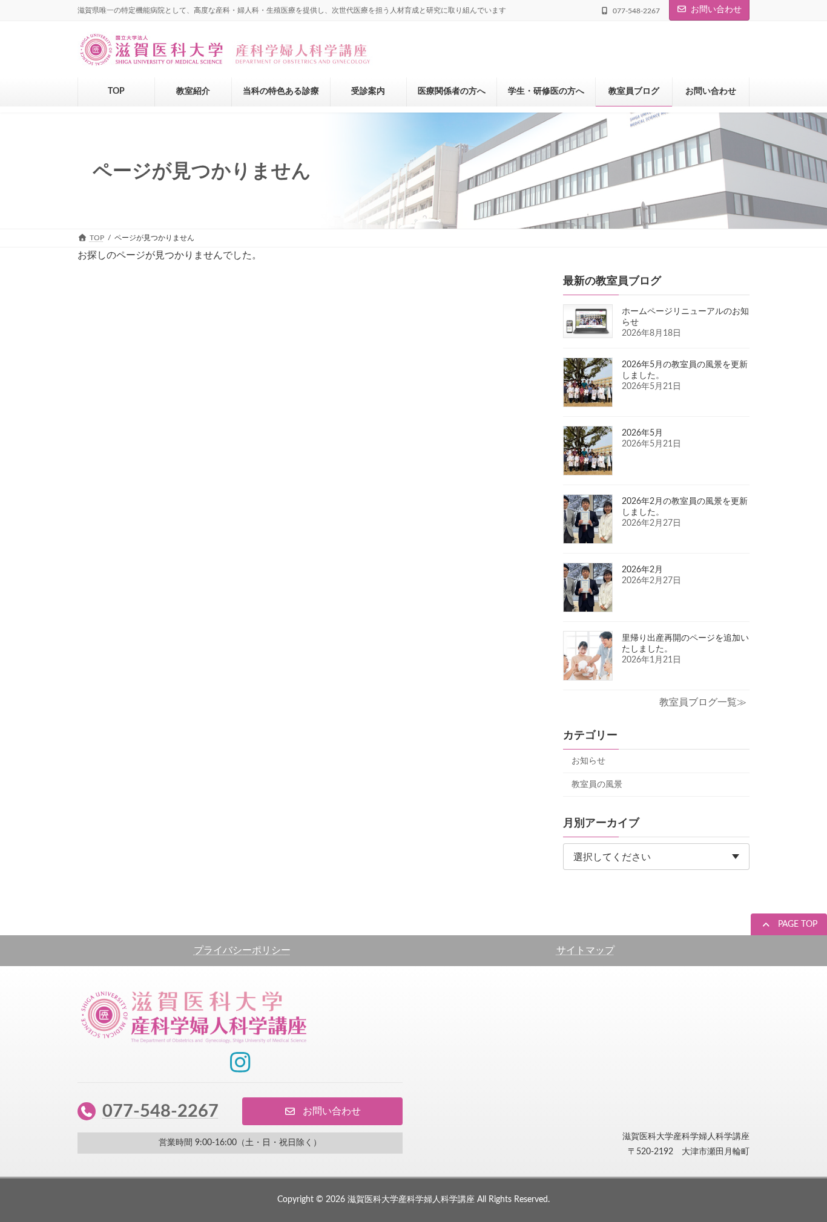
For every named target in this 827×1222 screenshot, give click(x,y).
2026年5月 (642, 433)
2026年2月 (642, 570)
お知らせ (588, 761)
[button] (788, 925)
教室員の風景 (597, 784)
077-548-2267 (160, 1111)
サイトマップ (585, 950)
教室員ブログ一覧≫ (702, 702)
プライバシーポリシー (242, 950)
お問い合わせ (716, 9)
